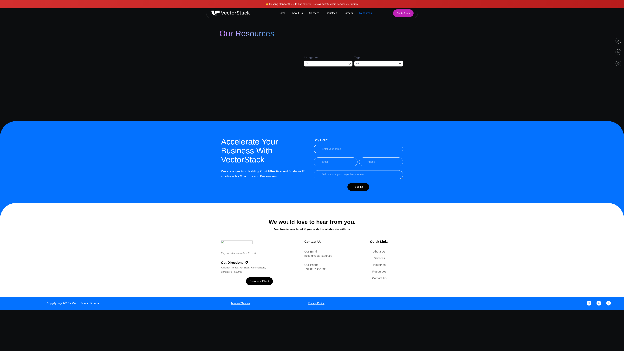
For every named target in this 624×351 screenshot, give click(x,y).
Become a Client (259, 281)
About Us (297, 13)
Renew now (320, 4)
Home (282, 13)
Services (314, 13)
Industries (331, 13)
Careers (348, 13)
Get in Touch (403, 13)
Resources (365, 13)
